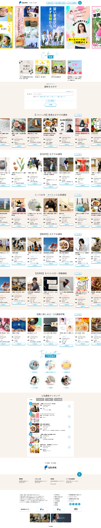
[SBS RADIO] (59, 509)
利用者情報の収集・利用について (75, 494)
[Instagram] (76, 504)
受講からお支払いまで (59, 496)
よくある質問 (57, 500)
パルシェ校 (38, 479)
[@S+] (76, 509)
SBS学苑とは (57, 494)
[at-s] (79, 504)
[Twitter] (73, 504)
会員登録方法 (57, 498)
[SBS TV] (42, 509)
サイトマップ (71, 500)
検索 (51, 104)
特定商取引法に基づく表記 (74, 498)
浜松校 (52, 479)
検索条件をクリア (70, 91)
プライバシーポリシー (73, 496)
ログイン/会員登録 (72, 2)
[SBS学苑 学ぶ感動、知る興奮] (27, 3)
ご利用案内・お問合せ (61, 2)
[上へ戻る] (79, 474)
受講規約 (56, 502)
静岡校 (21, 479)
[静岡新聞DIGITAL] (25, 509)
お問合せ (56, 504)
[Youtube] (70, 504)
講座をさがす (50, 2)
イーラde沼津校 (70, 479)
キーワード (29, 94)
